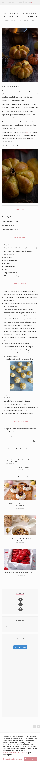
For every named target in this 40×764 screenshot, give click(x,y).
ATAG (28, 132)
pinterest (31, 448)
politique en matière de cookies (15, 753)
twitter (21, 448)
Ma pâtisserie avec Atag (10, 20)
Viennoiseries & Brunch (28, 20)
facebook (10, 448)
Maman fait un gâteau (16, 2)
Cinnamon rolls (21, 467)
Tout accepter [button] (30, 759)
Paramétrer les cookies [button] (12, 759)
